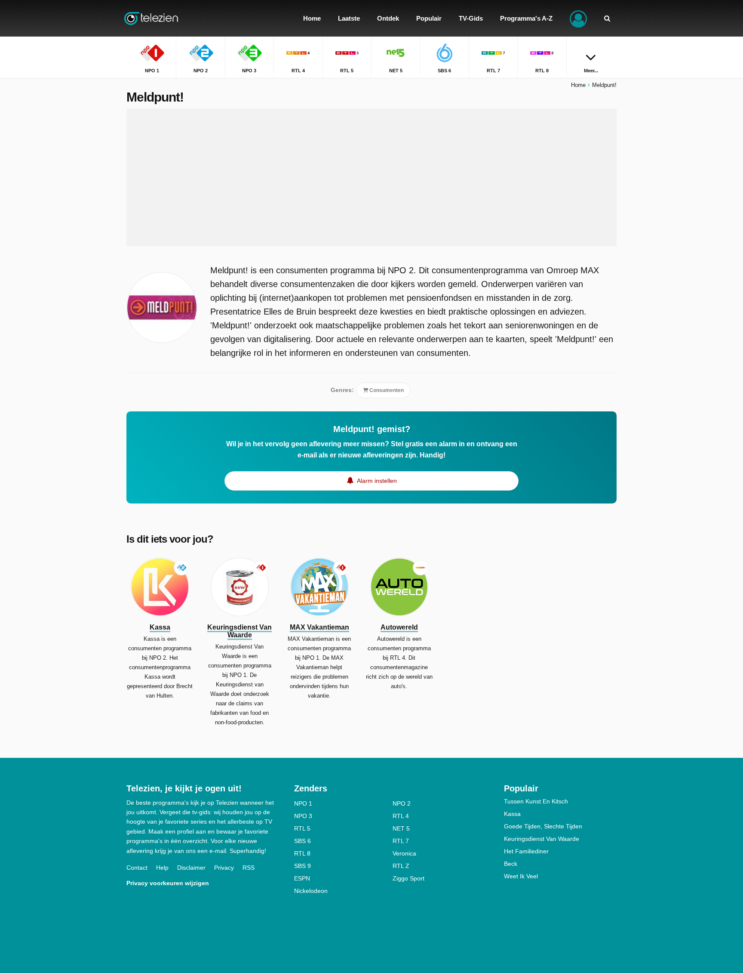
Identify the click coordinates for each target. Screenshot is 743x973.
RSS (249, 867)
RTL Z (401, 865)
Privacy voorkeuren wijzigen (167, 883)
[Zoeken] (607, 18)
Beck (510, 863)
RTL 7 (401, 840)
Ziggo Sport (408, 878)
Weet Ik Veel (521, 876)
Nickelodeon (311, 890)
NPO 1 (303, 803)
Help (162, 867)
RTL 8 (302, 853)
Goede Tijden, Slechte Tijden (543, 826)
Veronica (404, 853)
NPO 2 (402, 803)
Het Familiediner (526, 851)
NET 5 (401, 828)
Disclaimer (191, 867)
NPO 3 (303, 815)
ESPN (302, 878)
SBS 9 (302, 865)
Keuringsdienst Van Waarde (541, 838)
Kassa (512, 813)
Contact (136, 867)
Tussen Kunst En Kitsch (536, 801)
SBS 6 (302, 840)
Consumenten (386, 390)
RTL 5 (302, 828)
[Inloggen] (578, 18)
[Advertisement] (371, 177)
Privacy (224, 867)
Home (578, 85)
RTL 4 (401, 815)
